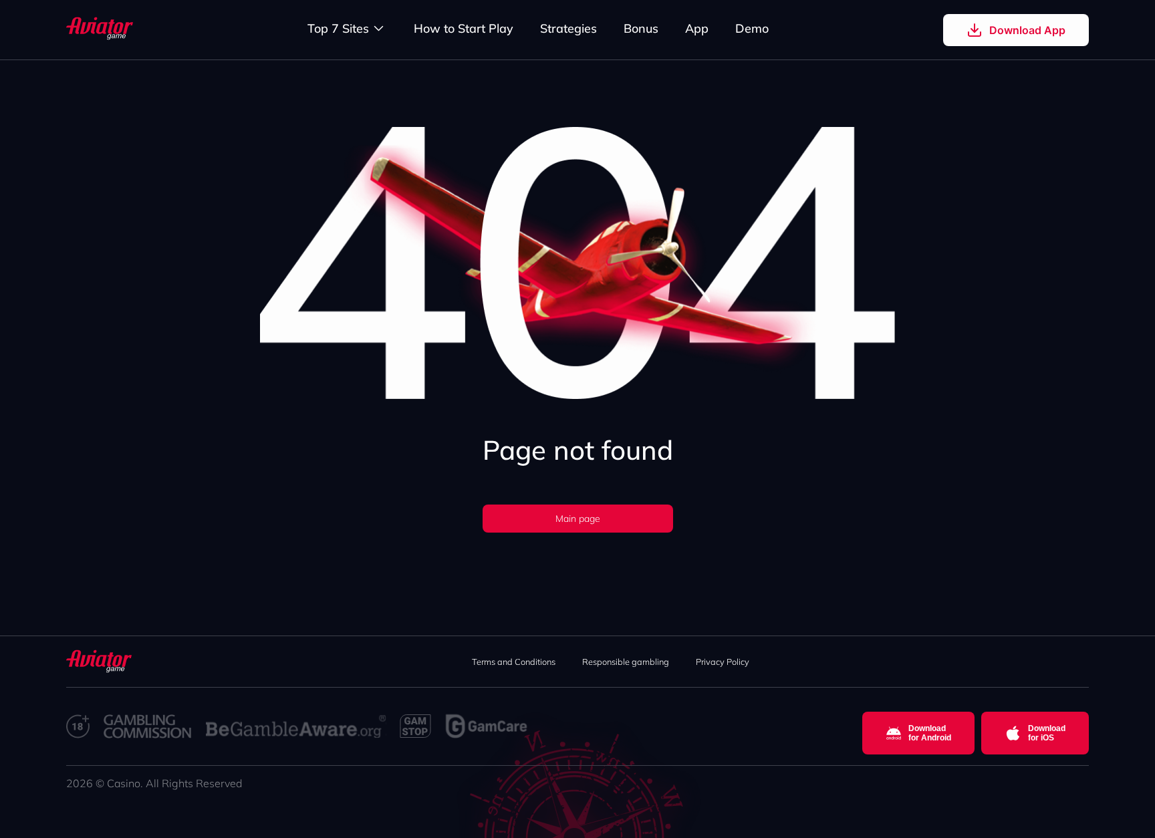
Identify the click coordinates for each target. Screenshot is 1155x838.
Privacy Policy (722, 661)
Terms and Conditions (513, 661)
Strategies (568, 28)
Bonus (641, 28)
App (697, 28)
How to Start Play (463, 28)
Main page (577, 519)
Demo (752, 28)
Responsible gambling (625, 661)
